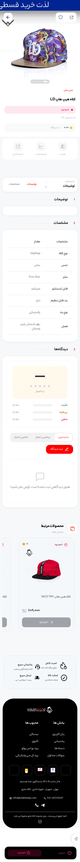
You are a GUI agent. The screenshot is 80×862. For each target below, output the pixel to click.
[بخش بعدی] (46, 187)
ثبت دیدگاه (56, 449)
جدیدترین (63, 437)
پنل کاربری (58, 734)
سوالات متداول (55, 755)
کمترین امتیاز (21, 437)
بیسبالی (33, 734)
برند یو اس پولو (30, 748)
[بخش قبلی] (46, 182)
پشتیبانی (59, 741)
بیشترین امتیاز (43, 437)
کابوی (35, 741)
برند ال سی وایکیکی (27, 755)
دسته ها (59, 748)
